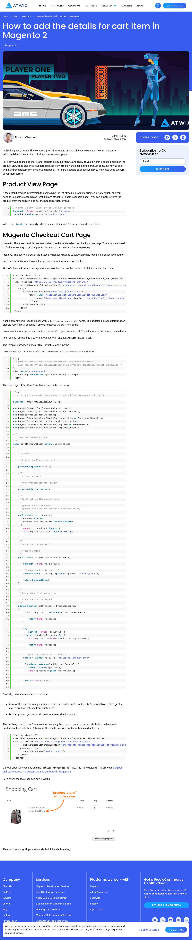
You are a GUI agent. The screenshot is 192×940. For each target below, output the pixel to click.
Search (158, 5)
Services (107, 5)
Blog (140, 5)
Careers (126, 5)
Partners (91, 5)
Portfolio (57, 5)
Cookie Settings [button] (149, 929)
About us (74, 5)
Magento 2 (26, 16)
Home (42, 5)
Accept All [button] (176, 929)
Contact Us (174, 5)
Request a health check (166, 905)
